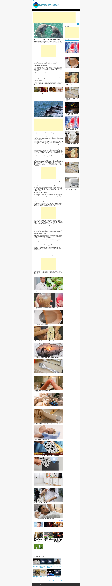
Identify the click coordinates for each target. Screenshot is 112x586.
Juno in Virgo (48, 576)
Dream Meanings (51, 9)
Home (35, 9)
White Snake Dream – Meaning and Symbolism (36, 566)
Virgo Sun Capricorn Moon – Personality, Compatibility (49, 566)
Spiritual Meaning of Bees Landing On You (36, 577)
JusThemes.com (50, 584)
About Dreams (39, 9)
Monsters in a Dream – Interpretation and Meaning (56, 580)
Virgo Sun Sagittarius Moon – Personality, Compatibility (43, 566)
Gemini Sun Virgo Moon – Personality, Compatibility (57, 577)
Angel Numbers (45, 9)
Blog (70, 9)
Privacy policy (41, 0)
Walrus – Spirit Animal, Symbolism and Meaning (57, 566)
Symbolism (57, 9)
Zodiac (67, 9)
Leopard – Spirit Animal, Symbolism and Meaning (40, 580)
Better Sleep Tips (63, 9)
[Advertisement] (54, 17)
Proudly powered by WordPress (37, 584)
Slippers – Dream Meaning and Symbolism (43, 577)
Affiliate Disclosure (36, 0)
